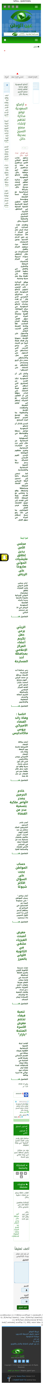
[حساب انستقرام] (13, 7)
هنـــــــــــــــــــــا (16, 1003)
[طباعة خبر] (16, 1101)
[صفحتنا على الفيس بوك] (9, 7)
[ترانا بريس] (9, 1379)
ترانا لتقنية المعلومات (19, 1379)
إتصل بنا (36, 1341)
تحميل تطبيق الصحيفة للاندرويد (27, 1334)
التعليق (25, 1260)
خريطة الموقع (34, 1331)
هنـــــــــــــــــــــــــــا (15, 780)
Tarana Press (21, 1376)
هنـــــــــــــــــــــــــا (15, 616)
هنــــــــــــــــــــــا (16, 853)
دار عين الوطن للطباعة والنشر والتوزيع (25, 1343)
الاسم (26, 1286)
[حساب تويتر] (5, 7)
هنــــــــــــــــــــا (16, 922)
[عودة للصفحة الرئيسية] (21, 20)
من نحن (36, 1339)
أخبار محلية (23, 1112)
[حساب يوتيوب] (17, 7)
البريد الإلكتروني (25, 1296)
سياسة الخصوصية (32, 1336)
